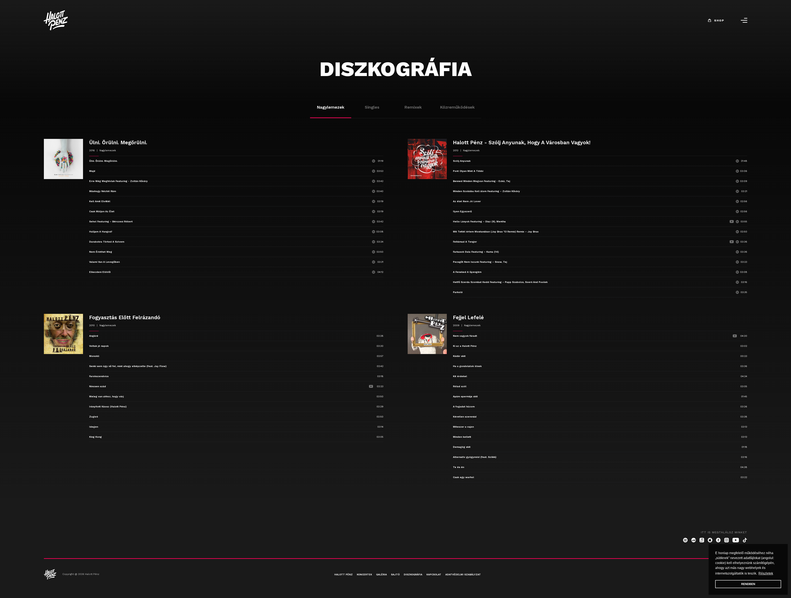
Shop (719, 20)
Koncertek (364, 574)
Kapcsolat (433, 574)
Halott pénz (343, 574)
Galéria (381, 574)
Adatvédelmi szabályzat (463, 574)
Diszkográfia (413, 574)
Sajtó (395, 574)
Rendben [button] (748, 584)
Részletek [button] (765, 573)
